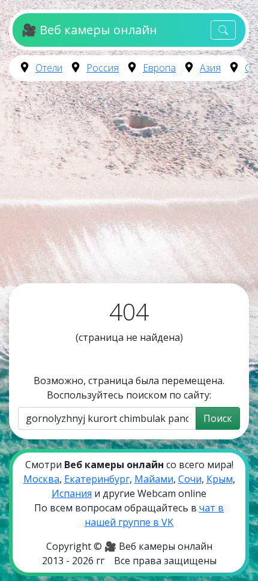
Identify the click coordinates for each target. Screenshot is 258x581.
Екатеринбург (97, 479)
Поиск (217, 418)
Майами (153, 479)
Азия (210, 67)
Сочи (190, 479)
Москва (41, 479)
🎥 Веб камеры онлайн (89, 30)
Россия (102, 67)
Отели (48, 67)
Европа (159, 67)
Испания (72, 493)
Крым (219, 479)
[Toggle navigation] (223, 30)
